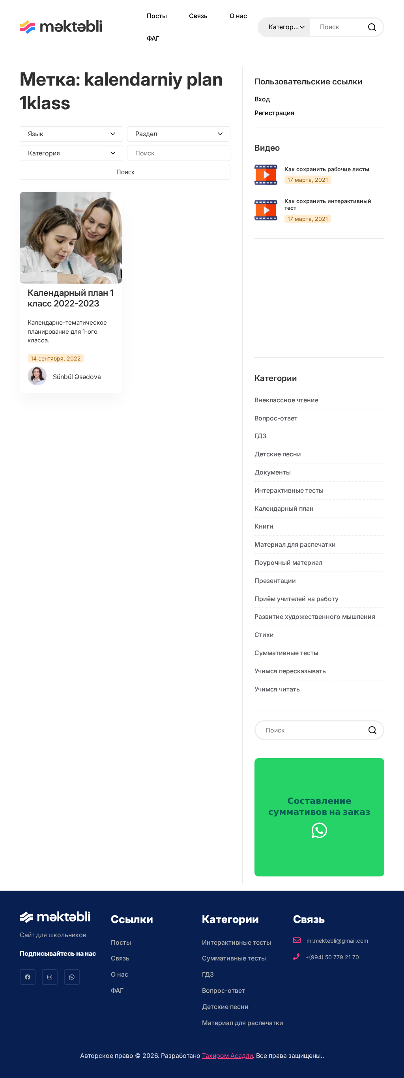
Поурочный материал (288, 562)
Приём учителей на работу (296, 599)
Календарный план (284, 508)
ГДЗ (260, 436)
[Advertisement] (319, 304)
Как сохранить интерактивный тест (327, 204)
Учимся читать (277, 689)
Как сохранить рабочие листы (326, 169)
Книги (263, 526)
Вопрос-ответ (275, 418)
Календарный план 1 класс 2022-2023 (71, 298)
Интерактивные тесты (289, 490)
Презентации (275, 581)
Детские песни (277, 454)
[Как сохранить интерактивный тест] (265, 210)
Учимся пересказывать (290, 671)
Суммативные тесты (286, 653)
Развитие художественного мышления (314, 616)
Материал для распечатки (295, 544)
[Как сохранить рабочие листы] (265, 174)
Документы (272, 472)
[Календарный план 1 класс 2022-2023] (71, 238)
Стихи (264, 635)
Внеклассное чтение (286, 400)
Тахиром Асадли (227, 1055)
